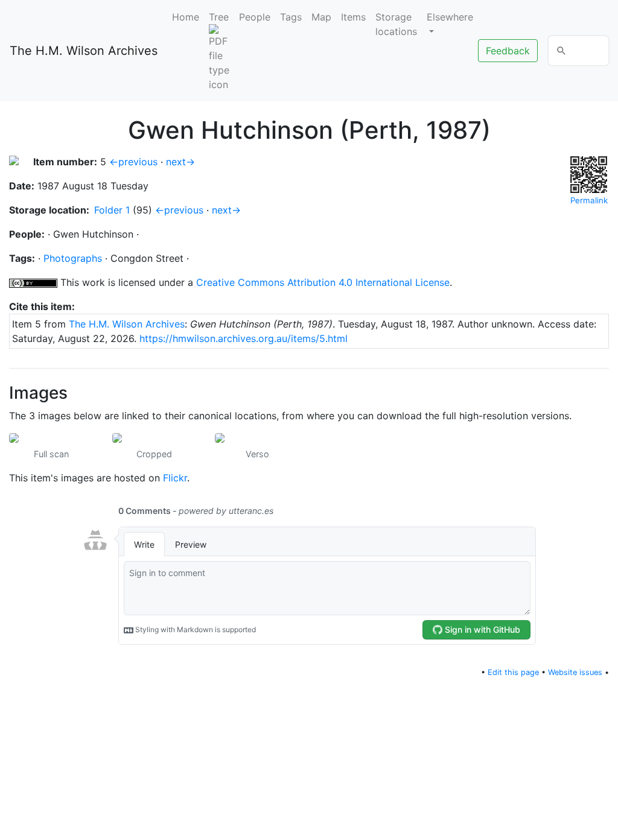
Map (321, 17)
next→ (180, 162)
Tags (291, 17)
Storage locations (396, 24)
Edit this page (513, 672)
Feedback (508, 51)
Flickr (175, 478)
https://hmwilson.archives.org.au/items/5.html (243, 338)
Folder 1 (112, 210)
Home (185, 17)
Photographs (72, 258)
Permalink (589, 200)
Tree (219, 17)
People (254, 17)
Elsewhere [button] (450, 17)
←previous (133, 162)
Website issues (575, 672)
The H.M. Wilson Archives (84, 50)
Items (353, 17)
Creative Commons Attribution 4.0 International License (323, 282)
